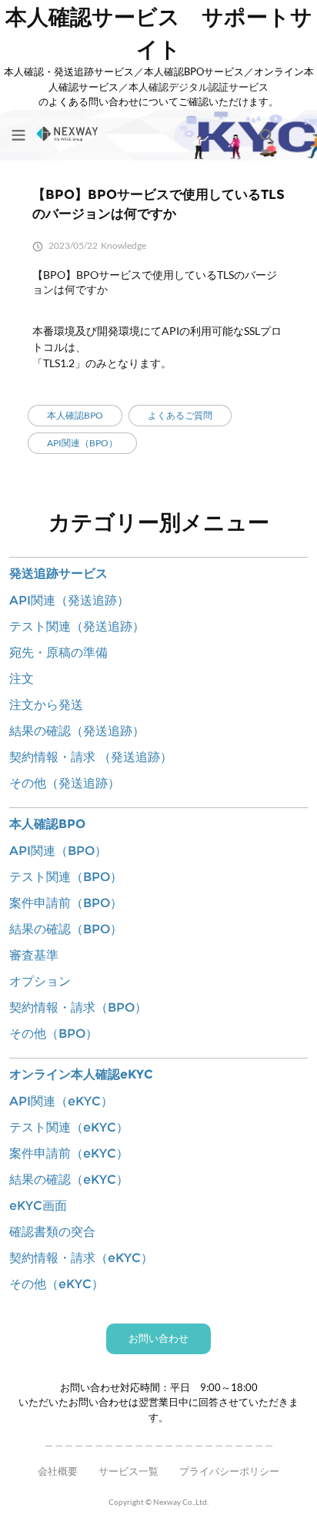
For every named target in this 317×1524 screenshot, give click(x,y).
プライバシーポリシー (229, 1471)
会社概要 (58, 1471)
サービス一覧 (128, 1471)
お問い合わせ (158, 1338)
